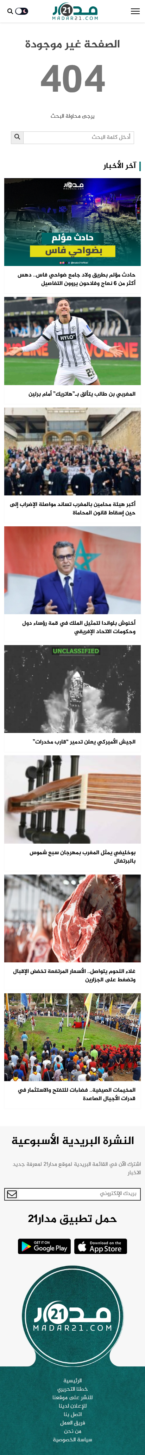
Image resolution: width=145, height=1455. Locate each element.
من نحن (72, 1432)
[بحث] (17, 138)
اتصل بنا (73, 1415)
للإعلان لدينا (73, 1406)
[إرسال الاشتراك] (12, 1194)
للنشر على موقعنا (72, 1398)
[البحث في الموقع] (10, 11)
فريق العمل (72, 1423)
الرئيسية (72, 1381)
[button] (135, 11)
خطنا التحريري (72, 1389)
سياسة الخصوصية (72, 1440)
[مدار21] (75, 11)
